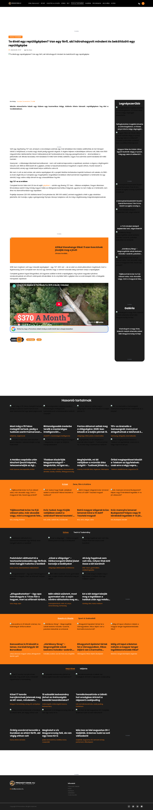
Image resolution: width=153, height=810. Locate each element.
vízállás (59, 740)
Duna (12, 740)
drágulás (122, 436)
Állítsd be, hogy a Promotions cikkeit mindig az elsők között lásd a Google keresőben (45, 329)
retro (82, 520)
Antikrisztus (70, 568)
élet (89, 603)
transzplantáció (54, 603)
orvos (16, 568)
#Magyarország (68, 472)
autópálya (36, 704)
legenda (134, 654)
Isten (12, 568)
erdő (39, 340)
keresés (22, 740)
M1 (31, 704)
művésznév (63, 520)
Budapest (117, 520)
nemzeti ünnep (98, 740)
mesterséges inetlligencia (60, 436)
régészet (97, 469)
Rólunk (69, 788)
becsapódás (25, 469)
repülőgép (30, 340)
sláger (87, 520)
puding (100, 704)
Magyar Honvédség (17, 704)
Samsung (114, 436)
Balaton (114, 654)
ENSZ (87, 436)
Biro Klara (29, 50)
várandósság (53, 606)
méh (62, 603)
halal (94, 603)
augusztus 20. (133, 469)
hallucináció (34, 568)
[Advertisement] (76, 19)
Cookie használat (72, 795)
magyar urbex (25, 654)
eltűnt (16, 740)
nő (66, 603)
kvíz (11, 520)
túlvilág (85, 603)
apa (19, 603)
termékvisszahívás (86, 704)
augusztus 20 (88, 740)
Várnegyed (81, 654)
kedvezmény (47, 706)
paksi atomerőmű (49, 740)
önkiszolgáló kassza (59, 704)
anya (69, 603)
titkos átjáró (90, 654)
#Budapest (88, 742)
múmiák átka (88, 469)
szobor (52, 654)
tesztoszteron (24, 568)
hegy (15, 603)
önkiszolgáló (46, 704)
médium (99, 603)
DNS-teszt (86, 568)
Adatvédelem (71, 793)
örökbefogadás (88, 570)
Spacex (16, 469)
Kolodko (46, 654)
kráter (32, 469)
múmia (80, 469)
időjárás (13, 436)
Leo (66, 654)
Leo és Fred (60, 654)
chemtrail (47, 469)
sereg (27, 704)
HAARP (53, 469)
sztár (49, 520)
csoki (95, 704)
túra (11, 603)
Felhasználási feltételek (73, 786)
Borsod (17, 654)
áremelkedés (131, 436)
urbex (12, 654)
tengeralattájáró (123, 654)
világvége (81, 436)
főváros (22, 520)
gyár (17, 656)
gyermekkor (94, 568)
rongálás (71, 654)
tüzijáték (79, 740)
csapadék (46, 742)
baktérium (79, 706)
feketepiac (105, 469)
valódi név (55, 520)
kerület (124, 520)
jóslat (91, 436)
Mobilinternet (123, 469)
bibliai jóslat (60, 568)
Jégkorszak (21, 436)
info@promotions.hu (17, 789)
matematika (99, 436)
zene (92, 520)
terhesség (63, 606)
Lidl (77, 704)
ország (15, 520)
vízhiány (58, 472)
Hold (11, 469)
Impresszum (71, 791)
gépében (46, 185)
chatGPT (47, 436)
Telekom (114, 469)
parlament (80, 742)
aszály (52, 472)
